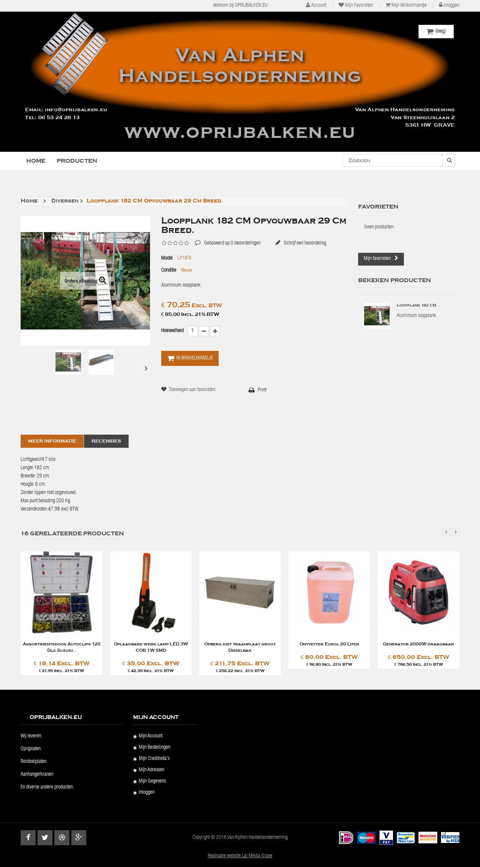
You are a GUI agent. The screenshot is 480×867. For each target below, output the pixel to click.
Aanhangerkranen (37, 774)
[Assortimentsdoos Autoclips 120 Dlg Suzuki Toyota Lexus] (61, 593)
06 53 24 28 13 (59, 118)
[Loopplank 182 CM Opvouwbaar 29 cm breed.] (68, 362)
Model (167, 258)
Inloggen (451, 5)
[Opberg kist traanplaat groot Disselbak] (240, 593)
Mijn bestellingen (154, 747)
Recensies (106, 441)
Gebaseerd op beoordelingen (227, 237)
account (318, 5)
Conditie (168, 270)
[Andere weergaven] (25, 368)
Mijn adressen (151, 770)
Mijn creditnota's (154, 758)
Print (262, 390)
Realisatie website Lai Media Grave (240, 856)
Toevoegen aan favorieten (192, 390)
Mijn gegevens (152, 781)
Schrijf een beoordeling (304, 243)
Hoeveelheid (172, 331)
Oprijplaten (30, 749)
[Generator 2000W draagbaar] (418, 593)
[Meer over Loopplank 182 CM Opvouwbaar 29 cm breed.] (377, 316)
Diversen (64, 201)
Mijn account (150, 736)
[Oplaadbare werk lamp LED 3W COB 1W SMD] (151, 593)
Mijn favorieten (359, 5)
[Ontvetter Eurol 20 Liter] (329, 593)
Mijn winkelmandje (409, 5)
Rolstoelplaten (33, 761)
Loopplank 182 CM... (418, 305)
